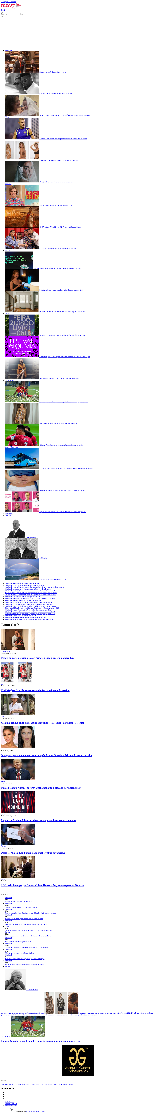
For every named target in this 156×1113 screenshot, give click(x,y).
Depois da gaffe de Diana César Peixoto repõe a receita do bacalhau (37, 657)
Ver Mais (8, 966)
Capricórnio (58, 1084)
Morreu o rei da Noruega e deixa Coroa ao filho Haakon (32, 589)
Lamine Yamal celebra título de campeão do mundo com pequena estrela (40, 1041)
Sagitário (51, 1084)
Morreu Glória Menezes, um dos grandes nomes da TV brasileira (34, 598)
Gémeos (15, 1084)
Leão (28, 1084)
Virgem (32, 1084)
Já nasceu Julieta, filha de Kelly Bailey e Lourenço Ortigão (32, 602)
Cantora (3, 749)
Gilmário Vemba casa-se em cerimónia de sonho (29, 585)
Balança (38, 1084)
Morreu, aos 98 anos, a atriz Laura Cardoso (27, 600)
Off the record (10, 380)
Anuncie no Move (11, 1106)
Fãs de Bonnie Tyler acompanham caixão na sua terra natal (32, 604)
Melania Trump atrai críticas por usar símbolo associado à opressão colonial (42, 722)
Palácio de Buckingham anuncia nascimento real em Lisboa (33, 619)
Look (2, 684)
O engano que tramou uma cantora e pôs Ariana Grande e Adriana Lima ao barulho (46, 755)
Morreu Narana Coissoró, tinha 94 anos (26, 583)
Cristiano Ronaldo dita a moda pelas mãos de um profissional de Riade (33, 593)
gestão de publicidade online (35, 1111)
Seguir (3, 10)
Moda (7, 117)
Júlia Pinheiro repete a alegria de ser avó (26, 596)
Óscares (3, 814)
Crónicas (8, 515)
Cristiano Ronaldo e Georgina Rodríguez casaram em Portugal (34, 612)
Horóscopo (9, 514)
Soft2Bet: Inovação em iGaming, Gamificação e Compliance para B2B (35, 608)
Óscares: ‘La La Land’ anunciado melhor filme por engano (33, 852)
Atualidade (8, 50)
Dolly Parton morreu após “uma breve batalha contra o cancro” (34, 591)
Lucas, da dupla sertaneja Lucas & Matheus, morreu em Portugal (34, 606)
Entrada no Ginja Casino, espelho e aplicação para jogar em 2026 (33, 614)
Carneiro (4, 1084)
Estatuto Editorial (11, 1104)
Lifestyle (8, 250)
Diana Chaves (5, 651)
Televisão (8, 184)
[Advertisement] (78, 33)
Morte (3, 781)
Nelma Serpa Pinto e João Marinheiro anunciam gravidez (32, 610)
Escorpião (44, 1084)
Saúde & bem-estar (11, 447)
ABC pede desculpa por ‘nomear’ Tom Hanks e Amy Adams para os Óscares (42, 885)
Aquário (65, 1084)
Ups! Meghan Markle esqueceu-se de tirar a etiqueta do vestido (35, 690)
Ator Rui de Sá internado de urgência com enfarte (29, 617)
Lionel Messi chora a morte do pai (24, 616)
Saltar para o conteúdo (8, 2)
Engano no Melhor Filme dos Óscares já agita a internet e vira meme (38, 820)
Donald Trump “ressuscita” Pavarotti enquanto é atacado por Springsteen (41, 787)
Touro (9, 1084)
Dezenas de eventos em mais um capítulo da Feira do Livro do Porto (33, 595)
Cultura (7, 313)
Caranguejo (22, 1084)
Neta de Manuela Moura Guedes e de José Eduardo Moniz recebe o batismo (38, 587)
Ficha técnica (9, 1102)
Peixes (70, 1084)
